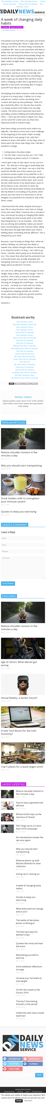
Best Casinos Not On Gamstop (24, 338)
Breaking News (9, 1092)
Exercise (19, 383)
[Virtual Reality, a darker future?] (23, 684)
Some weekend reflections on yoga (29, 968)
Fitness (27, 383)
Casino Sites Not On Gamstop (24, 359)
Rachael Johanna (9, 30)
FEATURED (9, 596)
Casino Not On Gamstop (25, 367)
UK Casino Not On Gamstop (24, 356)
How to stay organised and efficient (29, 804)
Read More (28, 1100)
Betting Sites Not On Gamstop (24, 346)
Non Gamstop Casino (29, 5)
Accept (18, 1101)
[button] (9, 12)
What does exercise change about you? (29, 910)
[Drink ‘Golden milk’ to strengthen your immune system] (23, 484)
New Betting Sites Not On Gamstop (24, 348)
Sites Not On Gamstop (24, 351)
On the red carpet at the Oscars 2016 (28, 991)
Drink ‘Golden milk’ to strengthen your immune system (20, 500)
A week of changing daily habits (28, 887)
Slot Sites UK (25, 362)
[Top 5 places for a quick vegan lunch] (23, 753)
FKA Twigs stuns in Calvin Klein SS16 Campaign (28, 827)
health (34, 383)
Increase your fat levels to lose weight (29, 979)
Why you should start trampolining (21, 465)
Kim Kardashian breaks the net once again (29, 839)
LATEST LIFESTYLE (13, 784)
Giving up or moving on (27, 873)
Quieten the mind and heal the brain (29, 945)
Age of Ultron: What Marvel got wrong (19, 663)
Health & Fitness (16, 27)
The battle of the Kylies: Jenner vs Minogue (27, 922)
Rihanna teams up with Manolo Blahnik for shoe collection (28, 863)
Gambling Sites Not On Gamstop (24, 372)
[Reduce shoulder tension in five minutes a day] (23, 438)
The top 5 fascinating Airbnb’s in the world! (26, 1003)
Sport (27, 1092)
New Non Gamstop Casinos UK (24, 324)
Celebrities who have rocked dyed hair (30, 1014)
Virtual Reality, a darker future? (19, 698)
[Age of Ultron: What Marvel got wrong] (23, 648)
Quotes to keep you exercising (18, 511)
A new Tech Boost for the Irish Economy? (18, 732)
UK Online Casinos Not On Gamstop (24, 378)
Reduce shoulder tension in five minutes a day (19, 454)
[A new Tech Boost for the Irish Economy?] (23, 717)
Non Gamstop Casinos (24, 327)
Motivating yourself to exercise (27, 956)
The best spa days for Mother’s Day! (27, 933)
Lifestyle (5, 27)
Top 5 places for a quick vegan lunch (22, 766)
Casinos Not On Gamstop (27, 4)
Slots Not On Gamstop (24, 340)
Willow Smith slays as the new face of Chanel (28, 816)
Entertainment (37, 1092)
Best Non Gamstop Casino (24, 375)
